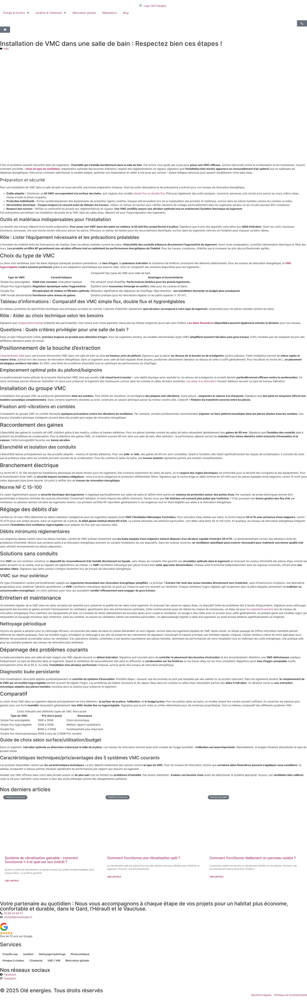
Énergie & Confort (14, 12)
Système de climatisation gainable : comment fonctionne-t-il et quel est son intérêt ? (41, 860)
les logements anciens (259, 609)
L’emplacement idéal (12, 355)
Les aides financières (200, 322)
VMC (6, 48)
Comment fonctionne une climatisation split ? (143, 858)
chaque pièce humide (30, 322)
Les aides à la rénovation (201, 381)
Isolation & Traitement (49, 12)
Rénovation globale (84, 12)
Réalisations (109, 12)
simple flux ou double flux (149, 193)
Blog (126, 12)
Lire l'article (12, 881)
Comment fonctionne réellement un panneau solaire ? (252, 858)
